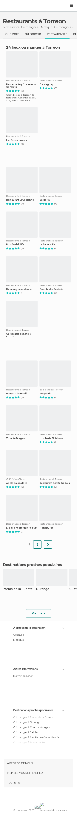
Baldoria (44, 200)
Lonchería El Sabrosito (52, 438)
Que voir (12, 34)
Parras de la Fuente (18, 589)
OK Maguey (46, 84)
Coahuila (18, 634)
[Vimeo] (42, 796)
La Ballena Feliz (48, 244)
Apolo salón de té (16, 483)
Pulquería (45, 393)
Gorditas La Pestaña (51, 289)
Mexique (18, 639)
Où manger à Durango (27, 722)
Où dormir (33, 34)
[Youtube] (47, 796)
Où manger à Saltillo (25, 732)
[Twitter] (37, 796)
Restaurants (57, 34)
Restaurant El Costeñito (20, 200)
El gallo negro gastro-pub (21, 528)
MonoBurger (46, 528)
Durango (42, 589)
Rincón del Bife (15, 244)
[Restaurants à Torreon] (48, 544)
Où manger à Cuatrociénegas (31, 727)
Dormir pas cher (23, 675)
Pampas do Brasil (16, 393)
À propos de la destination (29, 627)
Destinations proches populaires (32, 565)
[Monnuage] (13, 5)
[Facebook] (33, 796)
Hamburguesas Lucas (19, 289)
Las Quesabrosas (16, 140)
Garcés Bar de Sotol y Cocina (18, 335)
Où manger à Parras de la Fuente (33, 717)
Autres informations (25, 669)
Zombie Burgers (15, 438)
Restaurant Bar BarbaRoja (54, 483)
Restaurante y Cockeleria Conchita (21, 85)
